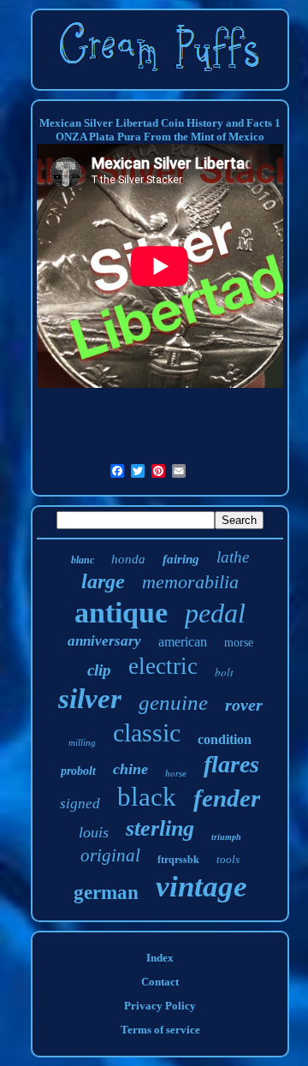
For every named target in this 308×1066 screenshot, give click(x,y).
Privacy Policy (160, 1005)
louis (94, 832)
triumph (226, 837)
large (103, 581)
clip (99, 670)
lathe (232, 557)
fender (226, 798)
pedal (215, 613)
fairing (181, 559)
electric (163, 666)
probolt (78, 771)
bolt (224, 672)
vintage (201, 886)
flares (231, 764)
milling (82, 742)
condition (225, 739)
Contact (160, 981)
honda (128, 559)
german (106, 892)
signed (80, 803)
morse (238, 642)
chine (130, 768)
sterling (160, 828)
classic (147, 732)
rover (244, 704)
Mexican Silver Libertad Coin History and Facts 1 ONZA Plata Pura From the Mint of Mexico (160, 129)
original (110, 855)
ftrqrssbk (178, 860)
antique (121, 612)
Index (160, 957)
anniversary (104, 641)
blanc (82, 560)
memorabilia (190, 582)
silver (89, 698)
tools (228, 859)
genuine (173, 702)
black (146, 797)
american (182, 641)
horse (176, 773)
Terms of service (160, 1029)
